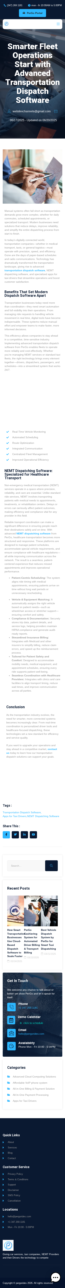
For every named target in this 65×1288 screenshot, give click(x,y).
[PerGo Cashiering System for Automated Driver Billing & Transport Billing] (32, 911)
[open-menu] (57, 24)
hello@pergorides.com (31, 1033)
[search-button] (51, 865)
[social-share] (6, 834)
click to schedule (33, 1023)
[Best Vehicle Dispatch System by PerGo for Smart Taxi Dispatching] (49, 911)
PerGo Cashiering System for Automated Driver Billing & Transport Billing (32, 941)
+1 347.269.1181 (28, 1007)
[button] (55, 1278)
